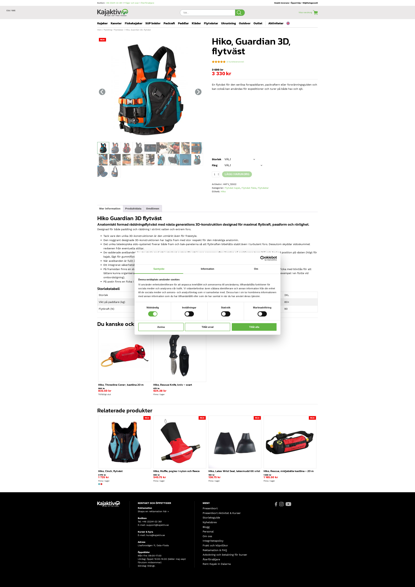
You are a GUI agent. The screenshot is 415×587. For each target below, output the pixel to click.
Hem (99, 30)
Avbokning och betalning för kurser (225, 554)
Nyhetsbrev (210, 522)
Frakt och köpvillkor (215, 545)
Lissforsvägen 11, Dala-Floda (153, 545)
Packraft (169, 23)
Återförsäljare (147, 3)
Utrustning (228, 23)
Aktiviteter (275, 23)
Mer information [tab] (109, 208)
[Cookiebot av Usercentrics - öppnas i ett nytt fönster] (263, 258)
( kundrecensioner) (235, 62)
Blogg (206, 527)
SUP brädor (152, 23)
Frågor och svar (131, 3)
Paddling (108, 30)
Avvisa (161, 327)
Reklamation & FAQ (215, 550)
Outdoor (244, 23)
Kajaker (102, 23)
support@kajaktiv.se (157, 525)
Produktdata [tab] (133, 208)
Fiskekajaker (133, 23)
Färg (214, 165)
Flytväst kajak (232, 188)
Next (198, 92)
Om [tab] (256, 268)
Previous (102, 92)
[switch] (189, 314)
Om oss (207, 536)
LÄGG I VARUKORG (237, 174)
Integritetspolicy (213, 540)
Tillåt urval (207, 327)
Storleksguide (211, 517)
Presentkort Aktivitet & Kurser (222, 513)
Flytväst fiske (249, 188)
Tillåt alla (254, 327)
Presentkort (210, 508)
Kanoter (116, 23)
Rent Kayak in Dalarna (217, 563)
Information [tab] (207, 268)
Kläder (196, 23)
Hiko (223, 191)
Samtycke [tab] (159, 268)
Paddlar (183, 23)
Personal (208, 531)
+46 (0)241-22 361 (114, 3)
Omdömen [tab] (152, 208)
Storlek (216, 159)
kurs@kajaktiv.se (155, 535)
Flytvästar (211, 23)
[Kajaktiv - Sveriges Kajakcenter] (112, 12)
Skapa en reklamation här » (153, 511)
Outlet (258, 23)
